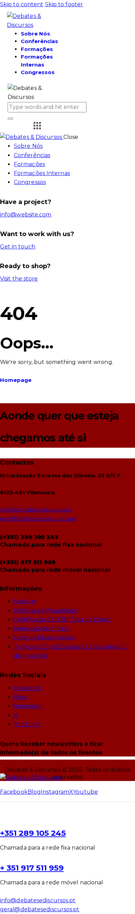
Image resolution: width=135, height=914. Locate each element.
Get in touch (17, 246)
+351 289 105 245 (33, 833)
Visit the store (19, 278)
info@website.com (26, 214)
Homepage (16, 380)
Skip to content (22, 4)
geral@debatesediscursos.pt (38, 518)
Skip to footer (64, 4)
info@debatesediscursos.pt (36, 509)
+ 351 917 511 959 (32, 868)
